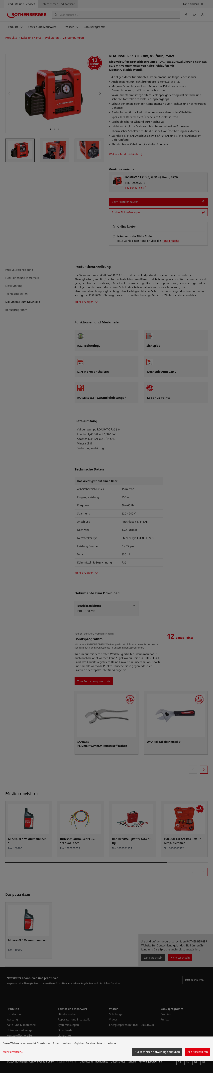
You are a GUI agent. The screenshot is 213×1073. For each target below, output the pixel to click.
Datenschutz (118, 1061)
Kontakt (131, 1061)
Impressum (86, 1061)
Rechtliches (101, 1061)
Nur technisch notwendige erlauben (157, 1052)
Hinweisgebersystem (150, 1061)
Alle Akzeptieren (198, 1052)
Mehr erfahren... (13, 1052)
